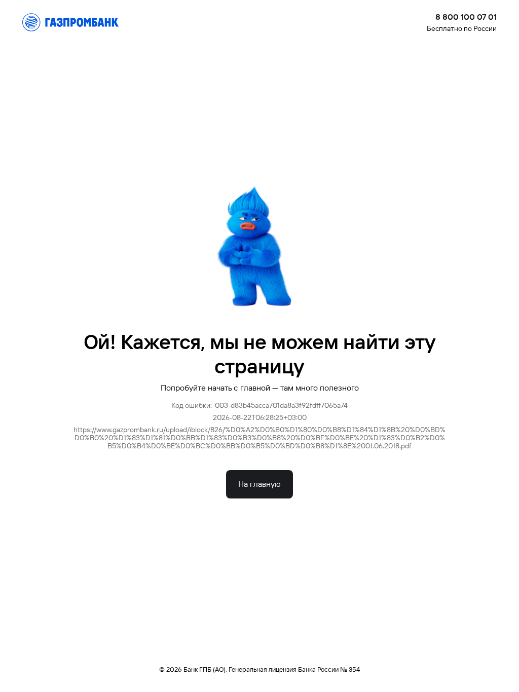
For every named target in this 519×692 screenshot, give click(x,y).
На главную (259, 484)
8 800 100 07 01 (466, 17)
